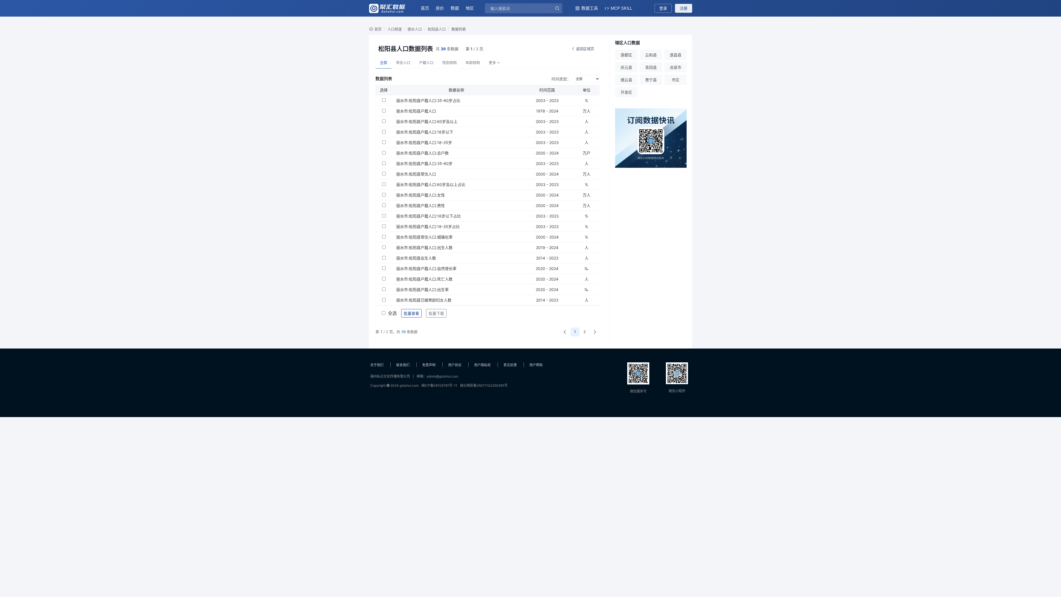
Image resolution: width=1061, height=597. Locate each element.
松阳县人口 (437, 29)
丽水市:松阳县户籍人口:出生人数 (424, 247)
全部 (383, 62)
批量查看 (411, 313)
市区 (675, 79)
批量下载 (436, 313)
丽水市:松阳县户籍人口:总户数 (422, 153)
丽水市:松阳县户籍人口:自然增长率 (426, 268)
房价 (440, 8)
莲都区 (626, 55)
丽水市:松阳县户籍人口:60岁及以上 (427, 121)
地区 (470, 8)
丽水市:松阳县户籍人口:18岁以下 (424, 132)
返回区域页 (585, 48)
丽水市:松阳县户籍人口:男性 (420, 205)
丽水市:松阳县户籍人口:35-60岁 (424, 163)
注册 (683, 8)
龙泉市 (675, 67)
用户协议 (454, 365)
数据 (455, 8)
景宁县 (651, 79)
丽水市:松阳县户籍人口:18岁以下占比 (428, 216)
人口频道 (394, 29)
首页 (425, 8)
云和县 (651, 55)
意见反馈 (510, 365)
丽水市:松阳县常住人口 (416, 174)
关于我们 (377, 365)
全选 (392, 313)
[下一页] (595, 332)
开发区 (626, 92)
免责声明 (428, 365)
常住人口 (403, 62)
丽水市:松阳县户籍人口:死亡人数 (424, 279)
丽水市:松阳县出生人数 (416, 258)
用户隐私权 (482, 365)
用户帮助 (536, 365)
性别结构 (449, 62)
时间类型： (561, 79)
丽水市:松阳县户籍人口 (416, 111)
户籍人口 (426, 62)
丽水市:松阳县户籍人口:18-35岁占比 (428, 226)
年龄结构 (473, 62)
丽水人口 (415, 29)
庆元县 (626, 67)
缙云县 (626, 79)
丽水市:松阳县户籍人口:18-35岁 (424, 142)
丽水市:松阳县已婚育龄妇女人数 (423, 300)
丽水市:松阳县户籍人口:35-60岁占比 (428, 100)
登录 (663, 8)
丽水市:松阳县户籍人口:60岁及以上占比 (430, 184)
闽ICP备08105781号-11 (439, 385)
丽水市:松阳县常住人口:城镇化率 (424, 237)
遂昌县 (675, 55)
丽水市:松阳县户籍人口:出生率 (422, 289)
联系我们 (402, 365)
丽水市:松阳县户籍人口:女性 (420, 195)
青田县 (651, 67)
